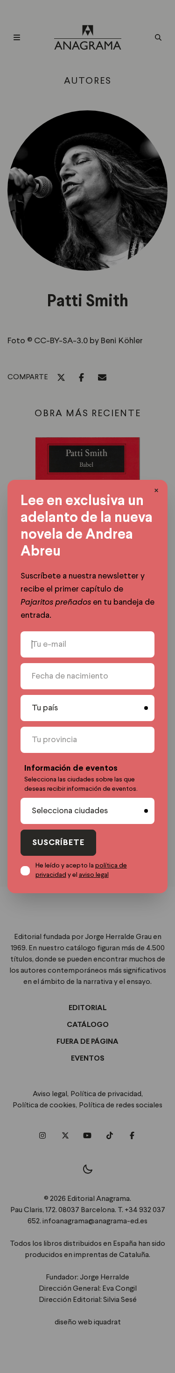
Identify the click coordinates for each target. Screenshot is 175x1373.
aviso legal (94, 875)
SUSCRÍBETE (58, 843)
